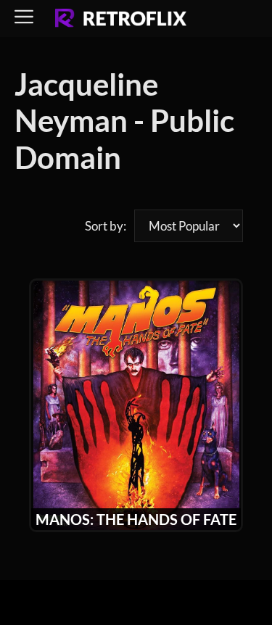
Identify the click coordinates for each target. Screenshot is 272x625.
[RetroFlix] (120, 18)
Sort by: (105, 225)
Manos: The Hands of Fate (136, 519)
